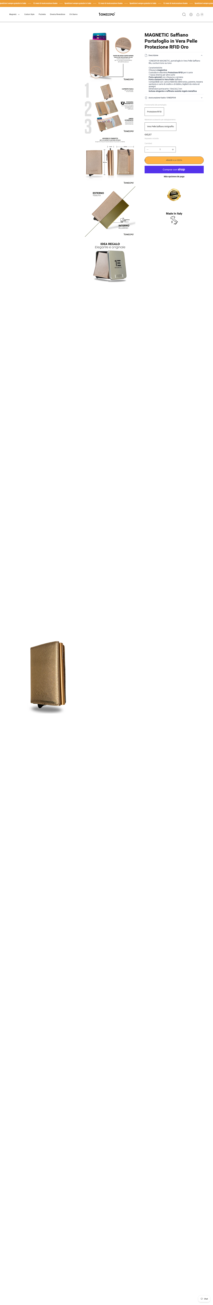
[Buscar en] (184, 14)
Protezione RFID (154, 112)
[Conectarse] (191, 14)
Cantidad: (148, 143)
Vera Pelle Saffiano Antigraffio (160, 126)
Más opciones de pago (174, 176)
